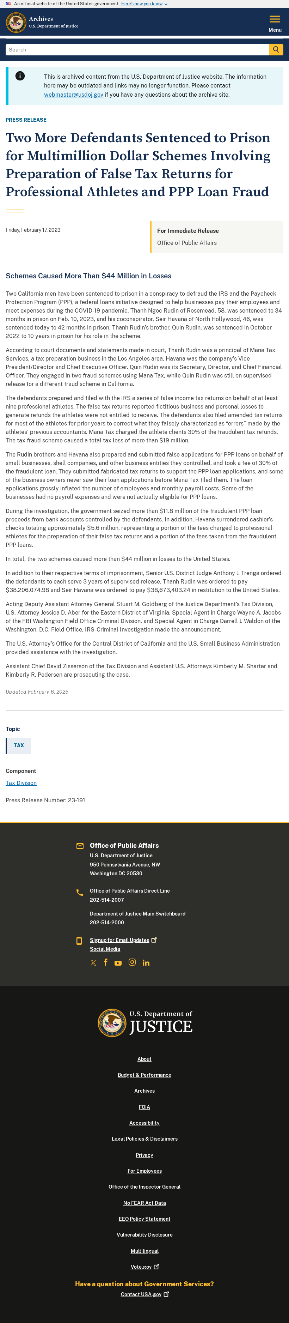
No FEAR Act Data (144, 1203)
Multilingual (145, 1251)
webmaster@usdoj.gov (73, 94)
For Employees (145, 1171)
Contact (141, 1294)
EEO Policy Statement (145, 1219)
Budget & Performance (144, 1075)
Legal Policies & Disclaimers (145, 1139)
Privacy (144, 1155)
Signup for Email (119, 940)
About (144, 1059)
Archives (144, 1091)
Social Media (105, 949)
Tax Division (21, 783)
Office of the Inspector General (144, 1187)
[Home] (42, 31)
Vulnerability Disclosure (145, 1235)
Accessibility (144, 1123)
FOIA (144, 1107)
